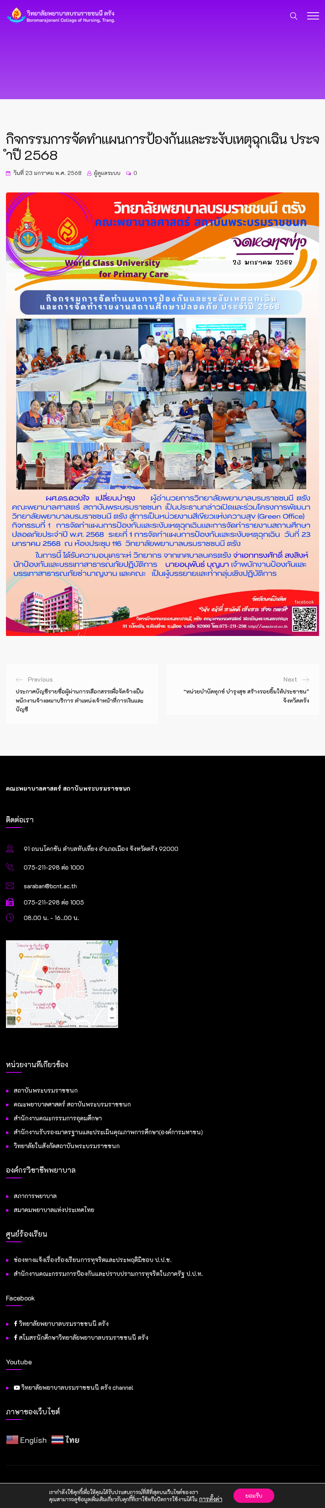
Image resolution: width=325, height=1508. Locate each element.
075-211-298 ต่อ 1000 (54, 867)
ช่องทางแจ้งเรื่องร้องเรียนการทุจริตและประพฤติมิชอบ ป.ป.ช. (93, 1260)
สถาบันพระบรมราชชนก (46, 1090)
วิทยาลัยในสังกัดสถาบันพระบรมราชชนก (67, 1146)
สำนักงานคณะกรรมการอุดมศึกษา (58, 1118)
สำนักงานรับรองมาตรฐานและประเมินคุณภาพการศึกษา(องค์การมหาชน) (108, 1132)
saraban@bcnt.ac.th (50, 886)
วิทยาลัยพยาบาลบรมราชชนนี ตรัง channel (77, 1387)
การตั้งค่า (210, 1499)
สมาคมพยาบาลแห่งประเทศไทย (54, 1210)
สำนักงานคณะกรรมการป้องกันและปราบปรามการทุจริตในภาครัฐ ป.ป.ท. (108, 1273)
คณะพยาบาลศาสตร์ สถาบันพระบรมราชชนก (72, 1104)
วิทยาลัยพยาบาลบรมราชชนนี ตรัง (63, 1323)
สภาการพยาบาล (35, 1196)
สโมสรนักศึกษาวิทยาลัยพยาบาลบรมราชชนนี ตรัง (82, 1337)
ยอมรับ (253, 1495)
